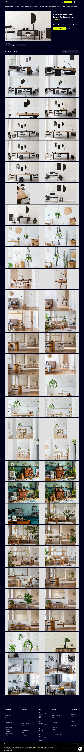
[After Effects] (45, 717)
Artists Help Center (56, 715)
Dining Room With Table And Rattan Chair (15, 351)
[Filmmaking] (44, 731)
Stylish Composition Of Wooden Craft (14, 201)
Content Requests (9, 722)
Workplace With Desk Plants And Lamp (51, 394)
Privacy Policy (55, 727)
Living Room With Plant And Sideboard (14, 266)
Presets (17, 6)
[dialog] (42, 747)
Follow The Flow (58, 19)
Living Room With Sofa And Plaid (50, 693)
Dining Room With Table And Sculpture (51, 287)
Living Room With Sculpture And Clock (14, 522)
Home (6, 713)
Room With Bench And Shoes (12, 629)
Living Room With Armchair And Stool (14, 586)
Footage (35, 6)
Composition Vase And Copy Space (51, 650)
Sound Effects (52, 6)
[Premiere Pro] (45, 720)
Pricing (6, 724)
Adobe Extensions (9, 720)
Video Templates (9, 6)
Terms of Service (55, 722)
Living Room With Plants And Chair (13, 479)
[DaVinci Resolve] (45, 724)
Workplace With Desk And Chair (50, 415)
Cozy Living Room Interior (11, 330)
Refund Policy (55, 724)
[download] (40, 74)
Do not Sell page (12, 748)
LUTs (31, 6)
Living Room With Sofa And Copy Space (15, 671)
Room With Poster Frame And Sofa (50, 671)
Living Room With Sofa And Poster (13, 607)
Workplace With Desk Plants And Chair (51, 436)
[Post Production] (45, 737)
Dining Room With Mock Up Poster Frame (15, 73)
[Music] (42, 740)
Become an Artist (56, 720)
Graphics (59, 6)
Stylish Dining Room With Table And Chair (52, 308)
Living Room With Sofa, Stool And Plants (52, 522)
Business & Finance (21, 45)
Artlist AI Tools (74, 6)
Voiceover (42, 6)
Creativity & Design (10, 45)
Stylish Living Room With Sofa (12, 308)
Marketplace (8, 715)
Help (53, 713)
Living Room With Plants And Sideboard (51, 223)
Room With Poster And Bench (49, 607)
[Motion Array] (45, 713)
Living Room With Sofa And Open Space (52, 330)
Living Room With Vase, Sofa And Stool (14, 543)
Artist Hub (54, 717)
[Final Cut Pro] (45, 728)
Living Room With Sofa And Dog (13, 565)
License (53, 729)
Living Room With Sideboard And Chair (51, 479)
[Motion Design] (45, 734)
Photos (63, 6)
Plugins (68, 6)
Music (46, 6)
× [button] (82, 743)
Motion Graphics (25, 6)
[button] (29, 750)
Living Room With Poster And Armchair (14, 693)
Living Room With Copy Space (49, 372)
